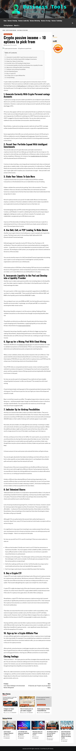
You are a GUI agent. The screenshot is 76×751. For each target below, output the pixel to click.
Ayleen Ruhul (7, 45)
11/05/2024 (30, 712)
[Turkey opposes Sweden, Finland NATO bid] (44, 701)
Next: (39, 685)
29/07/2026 (50, 739)
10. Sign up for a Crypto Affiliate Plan (15, 75)
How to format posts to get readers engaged (26, 709)
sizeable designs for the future (39, 156)
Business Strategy (45, 21)
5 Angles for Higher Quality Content (9, 709)
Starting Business (8, 25)
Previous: (14, 685)
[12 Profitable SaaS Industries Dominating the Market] (23, 725)
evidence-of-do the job (25, 344)
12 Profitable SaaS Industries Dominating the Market (23, 733)
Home (5, 21)
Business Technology (57, 21)
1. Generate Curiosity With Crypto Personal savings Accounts (21, 57)
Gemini (23, 136)
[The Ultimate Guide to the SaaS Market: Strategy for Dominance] (52, 725)
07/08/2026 (36, 738)
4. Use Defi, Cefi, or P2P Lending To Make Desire (18, 63)
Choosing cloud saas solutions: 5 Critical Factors (37, 733)
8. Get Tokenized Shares (12, 71)
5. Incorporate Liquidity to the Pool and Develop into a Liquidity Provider (24, 65)
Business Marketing (35, 21)
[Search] (72, 23)
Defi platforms (21, 86)
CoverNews (43, 748)
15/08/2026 (21, 738)
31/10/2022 (14, 45)
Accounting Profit (8, 34)
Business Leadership (23, 21)
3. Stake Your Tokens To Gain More (14, 61)
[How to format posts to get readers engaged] (27, 701)
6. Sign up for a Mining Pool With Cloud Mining (17, 67)
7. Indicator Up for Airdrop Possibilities (16, 69)
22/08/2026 (7, 738)
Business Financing (12, 21)
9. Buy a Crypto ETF (11, 73)
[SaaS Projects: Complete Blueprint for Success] (9, 725)
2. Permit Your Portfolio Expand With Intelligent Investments (21, 59)
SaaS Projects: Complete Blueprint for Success (8, 733)
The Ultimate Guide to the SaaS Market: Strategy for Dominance (52, 734)
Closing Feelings (10, 77)
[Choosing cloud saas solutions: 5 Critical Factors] (38, 725)
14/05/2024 (14, 712)
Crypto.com (31, 136)
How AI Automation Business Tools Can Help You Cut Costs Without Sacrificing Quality (66, 735)
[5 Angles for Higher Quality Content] (10, 701)
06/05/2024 (47, 712)
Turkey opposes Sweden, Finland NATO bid (43, 709)
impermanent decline (24, 325)
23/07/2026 (65, 741)
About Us (16, 25)
